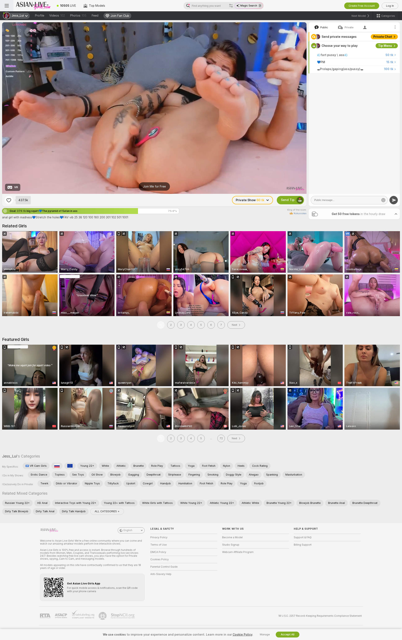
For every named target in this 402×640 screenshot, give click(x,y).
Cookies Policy (159, 559)
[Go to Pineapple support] (103, 616)
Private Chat (382, 36)
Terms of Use (158, 544)
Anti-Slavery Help (160, 574)
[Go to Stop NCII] (123, 615)
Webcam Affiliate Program (238, 552)
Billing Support (303, 544)
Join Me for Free (154, 186)
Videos (57, 15)
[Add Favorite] (9, 200)
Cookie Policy (242, 634)
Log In (390, 5)
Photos (78, 15)
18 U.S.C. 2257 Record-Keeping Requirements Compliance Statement (320, 615)
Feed (94, 15)
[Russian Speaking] (57, 466)
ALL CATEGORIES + (107, 511)
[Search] (231, 6)
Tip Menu (385, 45)
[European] (70, 466)
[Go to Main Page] (33, 5)
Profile (39, 15)
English (128, 530)
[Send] (393, 200)
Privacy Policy (159, 537)
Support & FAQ (303, 537)
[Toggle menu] (6, 5)
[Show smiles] (383, 200)
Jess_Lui (9, 456)
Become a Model (232, 537)
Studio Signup (230, 544)
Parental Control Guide (164, 566)
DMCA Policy (158, 552)
